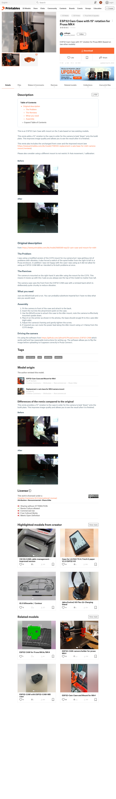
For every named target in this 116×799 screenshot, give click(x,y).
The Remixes (31, 112)
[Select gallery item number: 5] (82, 555)
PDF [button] (96, 95)
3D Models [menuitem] (26, 8)
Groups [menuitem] (88, 8)
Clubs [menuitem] (42, 8)
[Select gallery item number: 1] (34, 555)
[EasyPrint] (95, 3)
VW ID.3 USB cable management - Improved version (34, 560)
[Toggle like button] (20, 564)
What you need (32, 116)
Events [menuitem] (80, 8)
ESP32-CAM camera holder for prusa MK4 (78, 652)
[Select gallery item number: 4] (39, 555)
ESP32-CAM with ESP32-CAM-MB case (35, 695)
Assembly (30, 119)
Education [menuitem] (98, 8)
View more (93, 525)
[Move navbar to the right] (102, 8)
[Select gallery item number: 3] (37, 555)
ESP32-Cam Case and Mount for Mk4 (79, 695)
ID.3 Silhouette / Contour (30, 603)
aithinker (48, 357)
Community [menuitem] (52, 8)
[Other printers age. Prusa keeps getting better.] (87, 74)
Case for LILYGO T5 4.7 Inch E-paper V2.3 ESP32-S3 (78, 560)
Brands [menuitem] (72, 8)
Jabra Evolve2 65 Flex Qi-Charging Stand (77, 603)
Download (88, 50)
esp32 (20, 357)
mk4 (39, 357)
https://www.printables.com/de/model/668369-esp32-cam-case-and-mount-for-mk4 (59, 247)
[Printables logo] (11, 8)
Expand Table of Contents (35, 122)
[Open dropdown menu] (112, 20)
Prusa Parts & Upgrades (92, 15)
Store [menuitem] (35, 8)
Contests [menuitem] (63, 8)
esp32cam (30, 357)
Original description (31, 106)
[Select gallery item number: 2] (35, 555)
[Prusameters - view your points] (100, 2)
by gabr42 (30, 391)
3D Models (65, 15)
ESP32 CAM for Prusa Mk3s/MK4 (34, 652)
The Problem (31, 109)
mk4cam (58, 357)
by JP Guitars (31, 381)
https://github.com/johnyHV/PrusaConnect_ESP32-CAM (66, 337)
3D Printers (76, 15)
